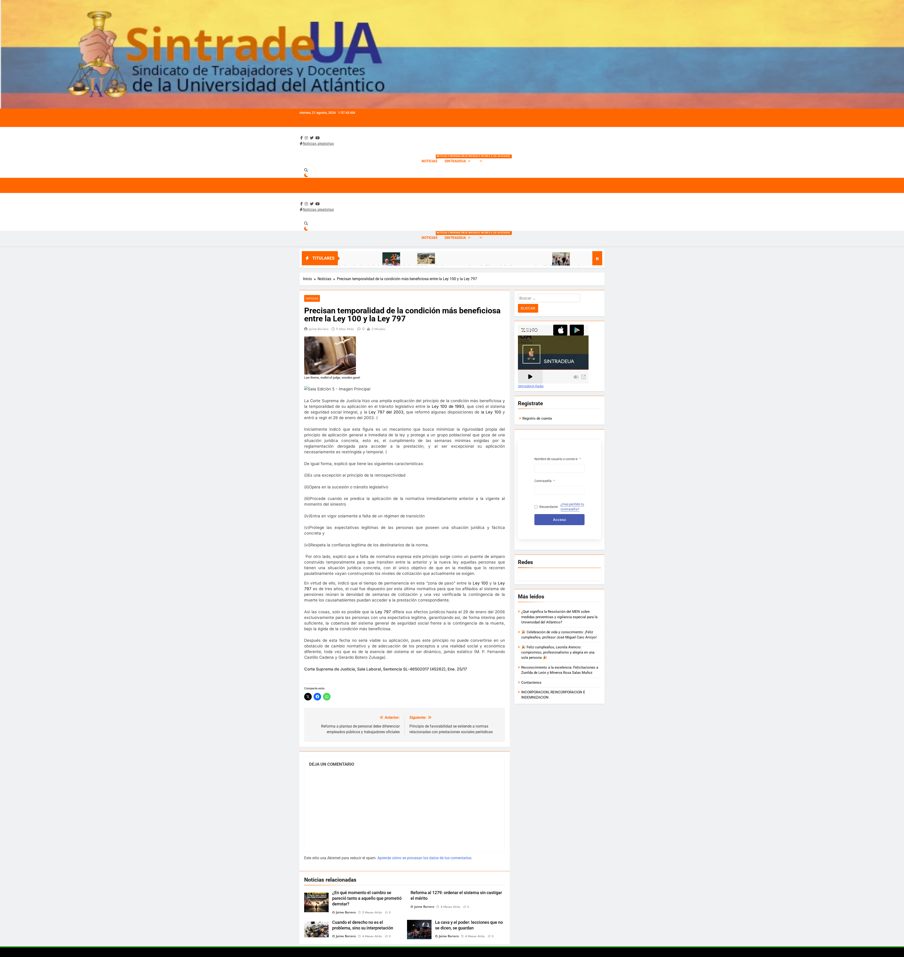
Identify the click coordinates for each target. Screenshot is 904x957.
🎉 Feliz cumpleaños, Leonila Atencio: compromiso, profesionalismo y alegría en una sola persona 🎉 (557, 652)
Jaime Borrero (318, 329)
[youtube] (318, 138)
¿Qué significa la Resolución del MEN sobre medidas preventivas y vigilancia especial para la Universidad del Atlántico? (559, 616)
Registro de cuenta (537, 418)
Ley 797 (383, 611)
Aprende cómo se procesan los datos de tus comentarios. (424, 858)
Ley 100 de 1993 (448, 406)
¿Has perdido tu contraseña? (572, 506)
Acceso (559, 519)
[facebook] (301, 138)
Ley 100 (493, 412)
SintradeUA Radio (531, 386)
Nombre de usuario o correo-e (557, 459)
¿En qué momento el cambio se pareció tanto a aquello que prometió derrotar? (367, 898)
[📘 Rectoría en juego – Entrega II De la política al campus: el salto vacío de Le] (485, 264)
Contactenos (531, 682)
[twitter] (312, 138)
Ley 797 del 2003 (386, 412)
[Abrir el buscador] (306, 170)
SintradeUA (455, 161)
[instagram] (306, 138)
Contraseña (544, 481)
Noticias (431, 159)
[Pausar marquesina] (597, 258)
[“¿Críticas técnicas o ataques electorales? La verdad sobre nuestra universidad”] (350, 258)
